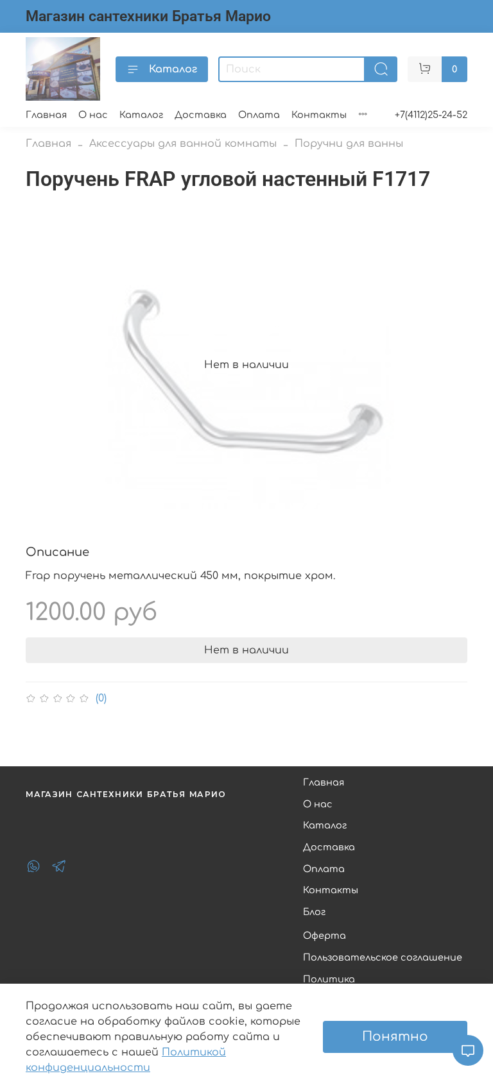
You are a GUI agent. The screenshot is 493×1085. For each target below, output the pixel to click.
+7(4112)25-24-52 (431, 115)
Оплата (259, 115)
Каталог (173, 69)
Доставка (201, 115)
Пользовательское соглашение (382, 957)
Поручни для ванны (349, 143)
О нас (93, 115)
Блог (314, 912)
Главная (46, 115)
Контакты (319, 115)
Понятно (395, 1036)
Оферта (324, 935)
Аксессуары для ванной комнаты (183, 143)
